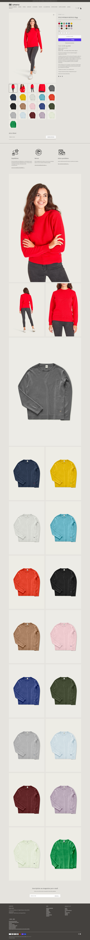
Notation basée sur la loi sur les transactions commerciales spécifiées (19, 928)
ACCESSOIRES (35, 6)
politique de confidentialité (13, 925)
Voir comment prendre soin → (63, 163)
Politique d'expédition (12, 927)
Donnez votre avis (50, 136)
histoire (66, 908)
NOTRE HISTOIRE (54, 6)
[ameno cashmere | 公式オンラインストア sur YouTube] (80, 934)
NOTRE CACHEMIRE (62, 6)
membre (66, 909)
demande (10, 923)
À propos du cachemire (68, 910)
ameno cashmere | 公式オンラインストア (25, 936)
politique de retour (12, 924)
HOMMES (19, 6)
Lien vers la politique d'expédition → (18, 167)
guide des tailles (67, 912)
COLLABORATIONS (46, 6)
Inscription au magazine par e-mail (45, 888)
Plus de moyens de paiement (69, 42)
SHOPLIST (10, 8)
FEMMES (24, 6)
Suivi (65, 911)
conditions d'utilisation (12, 926)
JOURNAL (69, 6)
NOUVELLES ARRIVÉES (13, 6)
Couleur (59, 21)
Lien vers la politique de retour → (41, 165)
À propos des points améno (13, 921)
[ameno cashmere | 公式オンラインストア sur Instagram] (78, 934)
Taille (59, 31)
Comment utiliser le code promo (14, 922)
